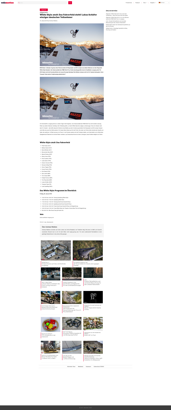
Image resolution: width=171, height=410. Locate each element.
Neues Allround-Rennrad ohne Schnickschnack (49, 307)
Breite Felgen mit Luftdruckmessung (69, 357)
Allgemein (43, 9)
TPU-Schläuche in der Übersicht (49, 335)
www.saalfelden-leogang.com (47, 217)
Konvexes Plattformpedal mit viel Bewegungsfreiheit (72, 333)
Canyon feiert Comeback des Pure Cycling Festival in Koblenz (51, 285)
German (162, 2)
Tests (144, 2)
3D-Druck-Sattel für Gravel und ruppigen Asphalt (86, 264)
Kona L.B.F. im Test (92, 334)
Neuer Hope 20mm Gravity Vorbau (92, 307)
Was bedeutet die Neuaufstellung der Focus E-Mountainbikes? (72, 308)
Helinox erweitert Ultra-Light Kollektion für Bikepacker (93, 358)
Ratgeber (152, 2)
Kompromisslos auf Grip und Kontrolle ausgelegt (54, 264)
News (45, 222)
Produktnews (129, 2)
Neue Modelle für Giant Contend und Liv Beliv (50, 357)
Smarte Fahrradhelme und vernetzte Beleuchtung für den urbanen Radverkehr (92, 282)
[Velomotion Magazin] (8, 3)
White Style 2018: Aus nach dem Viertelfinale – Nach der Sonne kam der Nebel (117, 14)
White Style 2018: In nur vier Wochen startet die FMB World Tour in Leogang (117, 18)
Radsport (137, 2)
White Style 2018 (50, 222)
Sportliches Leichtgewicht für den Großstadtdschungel (72, 284)
